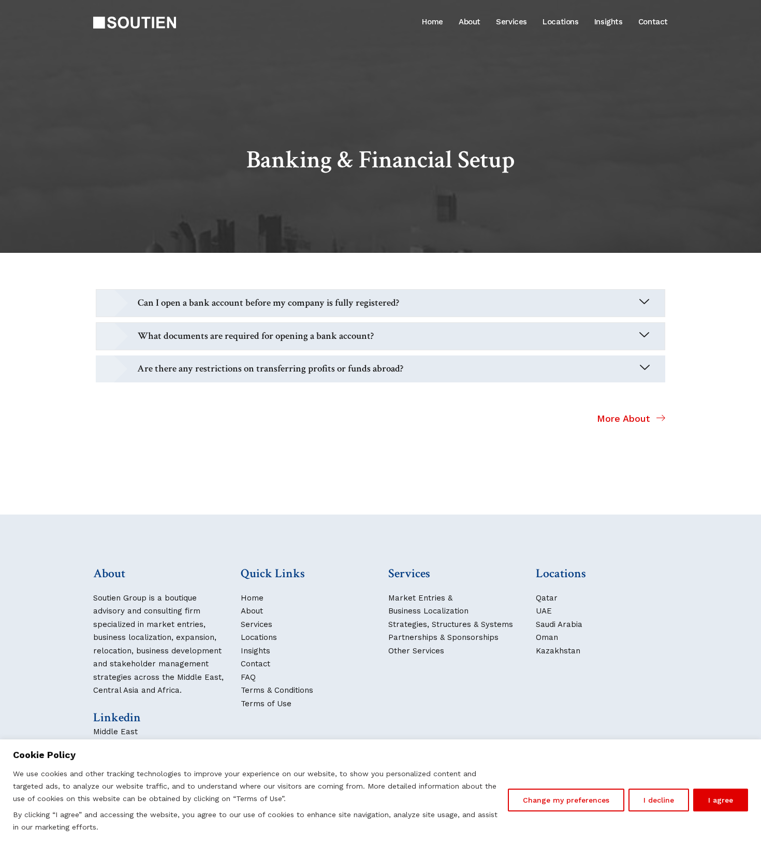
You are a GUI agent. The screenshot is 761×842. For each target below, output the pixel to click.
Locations (561, 21)
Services (511, 21)
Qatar (547, 598)
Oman (547, 637)
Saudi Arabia (559, 624)
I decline (658, 800)
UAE (544, 611)
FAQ (248, 677)
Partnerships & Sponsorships (443, 637)
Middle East (115, 731)
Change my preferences (566, 800)
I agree (720, 800)
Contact (653, 21)
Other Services (416, 650)
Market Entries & (420, 598)
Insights (608, 21)
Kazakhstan (558, 650)
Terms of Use (266, 703)
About (469, 21)
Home (432, 21)
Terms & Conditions (277, 690)
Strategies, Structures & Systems (450, 624)
